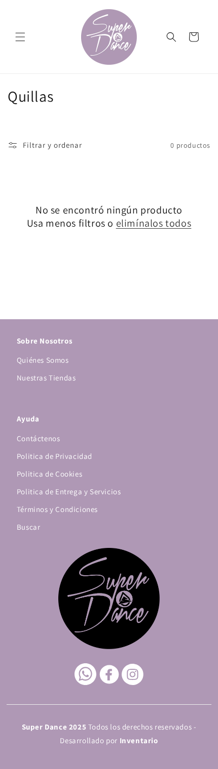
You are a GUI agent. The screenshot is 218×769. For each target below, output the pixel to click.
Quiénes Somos (43, 360)
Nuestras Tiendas (46, 377)
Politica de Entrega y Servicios (69, 491)
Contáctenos (38, 438)
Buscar (29, 527)
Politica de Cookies (49, 474)
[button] (20, 37)
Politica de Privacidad (54, 456)
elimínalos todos (154, 223)
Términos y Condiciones (57, 509)
